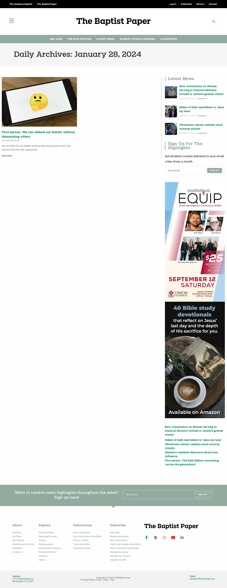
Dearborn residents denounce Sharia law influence (191, 454)
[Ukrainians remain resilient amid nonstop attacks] (171, 129)
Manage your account (120, 556)
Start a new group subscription (124, 548)
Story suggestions (81, 532)
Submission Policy (82, 548)
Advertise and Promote (23, 544)
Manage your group (119, 552)
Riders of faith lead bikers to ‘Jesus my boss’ (201, 109)
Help (106, 580)
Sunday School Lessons (137, 39)
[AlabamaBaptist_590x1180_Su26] (195, 242)
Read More (7, 156)
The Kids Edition (79, 39)
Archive (42, 540)
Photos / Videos (80, 540)
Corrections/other (81, 544)
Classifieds (168, 39)
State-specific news (48, 536)
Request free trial (118, 560)
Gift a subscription (118, 540)
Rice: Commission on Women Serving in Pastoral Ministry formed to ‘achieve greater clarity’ (201, 90)
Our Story (16, 532)
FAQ (112, 580)
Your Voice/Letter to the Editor (87, 536)
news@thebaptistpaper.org (202, 579)
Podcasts (43, 556)
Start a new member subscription (125, 544)
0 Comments (201, 99)
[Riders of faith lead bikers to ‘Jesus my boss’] (171, 111)
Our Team (16, 536)
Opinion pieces (46, 544)
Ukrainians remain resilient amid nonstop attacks (201, 127)
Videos (42, 560)
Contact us (17, 552)
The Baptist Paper (47, 4)
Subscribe (114, 532)
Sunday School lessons (50, 548)
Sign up (214, 170)
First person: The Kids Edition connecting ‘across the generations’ (192, 462)
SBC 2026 (56, 39)
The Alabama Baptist (21, 4)
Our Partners (18, 540)
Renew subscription (119, 536)
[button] (214, 21)
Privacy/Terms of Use (91, 580)
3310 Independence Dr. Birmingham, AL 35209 (23, 580)
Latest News (105, 39)
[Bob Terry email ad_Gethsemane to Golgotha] (195, 360)
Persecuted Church (48, 552)
